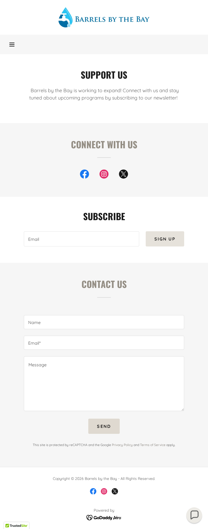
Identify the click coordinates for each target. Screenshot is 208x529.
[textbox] (81, 238)
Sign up (165, 239)
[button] (11, 44)
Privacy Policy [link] (122, 445)
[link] (104, 17)
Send (104, 426)
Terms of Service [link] (152, 445)
